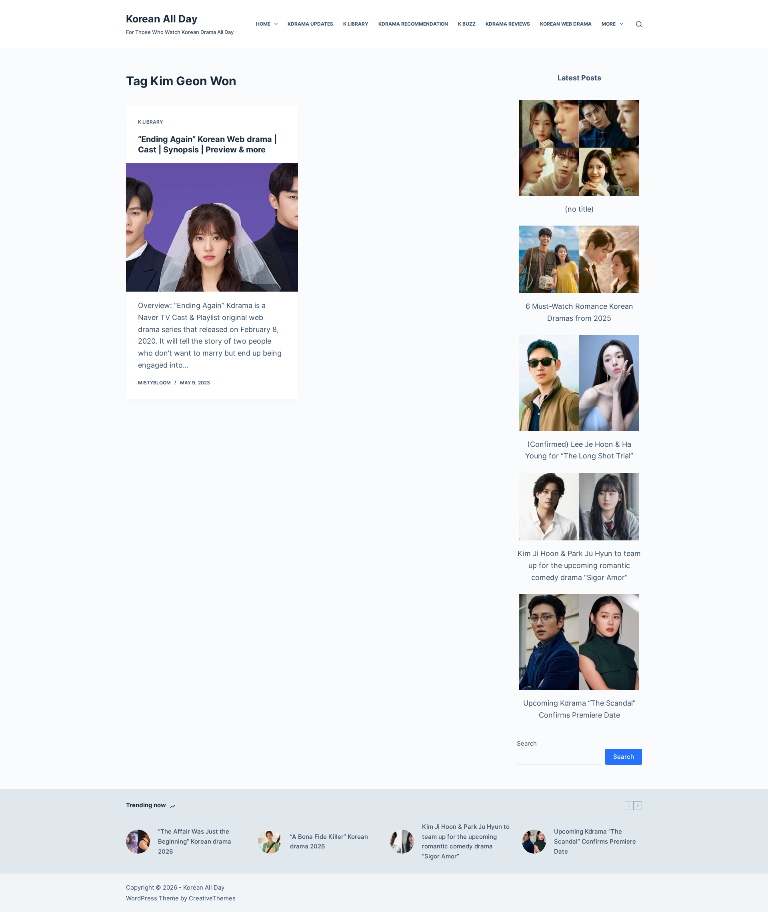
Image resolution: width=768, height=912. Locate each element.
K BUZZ (467, 24)
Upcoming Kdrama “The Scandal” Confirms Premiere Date (595, 841)
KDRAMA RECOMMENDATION (413, 24)
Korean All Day (162, 19)
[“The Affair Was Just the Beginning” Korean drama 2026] (138, 842)
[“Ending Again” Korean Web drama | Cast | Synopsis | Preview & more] (212, 227)
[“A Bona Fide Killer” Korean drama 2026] (270, 842)
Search (527, 743)
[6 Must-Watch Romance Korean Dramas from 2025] (579, 259)
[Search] (639, 24)
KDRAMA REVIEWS (508, 24)
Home (263, 24)
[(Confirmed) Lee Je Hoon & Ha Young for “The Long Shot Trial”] (579, 383)
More (609, 24)
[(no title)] (579, 148)
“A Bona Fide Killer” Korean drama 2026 (329, 841)
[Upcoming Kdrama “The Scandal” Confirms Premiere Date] (579, 642)
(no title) (579, 209)
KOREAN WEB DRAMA (566, 24)
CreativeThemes (212, 898)
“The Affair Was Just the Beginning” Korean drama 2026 (194, 841)
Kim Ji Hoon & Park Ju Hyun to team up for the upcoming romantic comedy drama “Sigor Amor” (579, 565)
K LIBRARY (355, 24)
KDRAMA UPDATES (310, 24)
